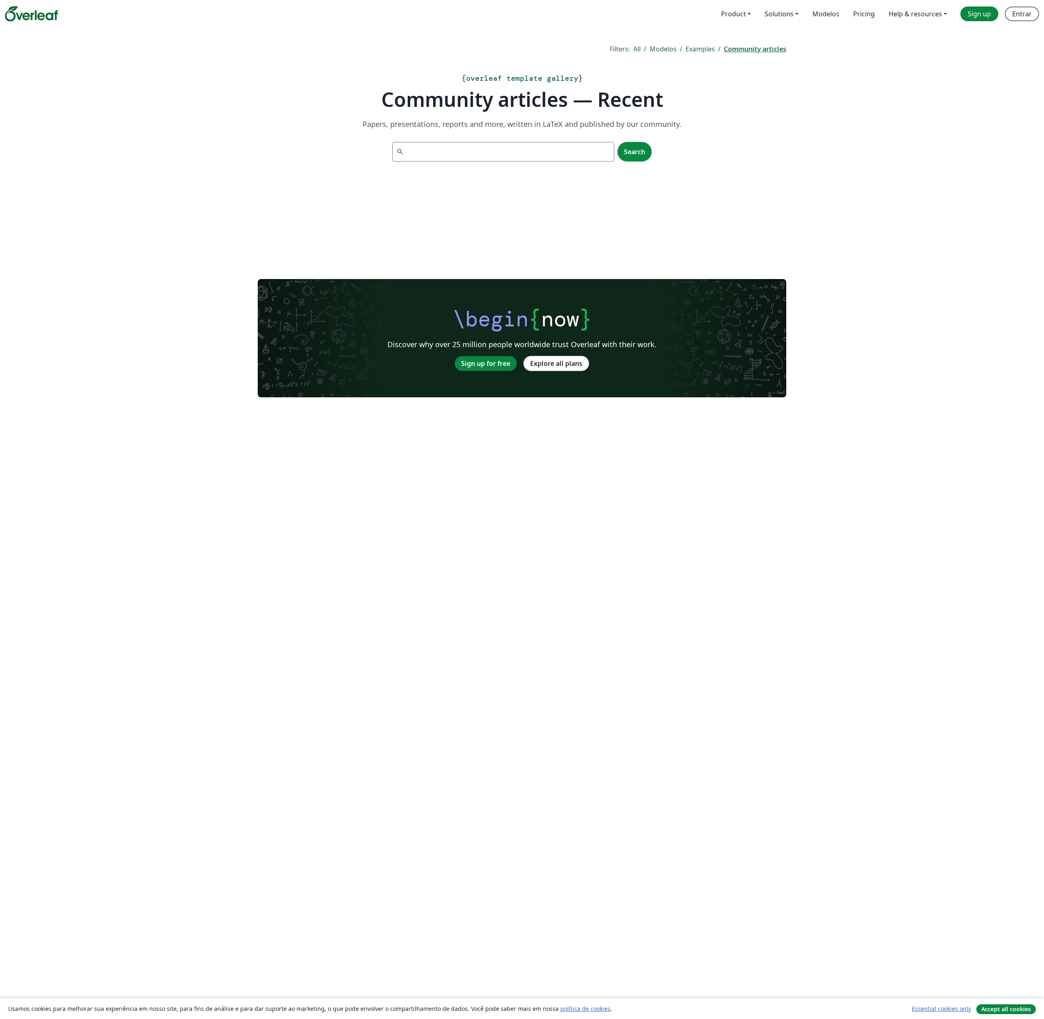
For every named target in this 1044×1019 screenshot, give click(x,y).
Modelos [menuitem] (825, 13)
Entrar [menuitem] (1022, 13)
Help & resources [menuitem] (915, 13)
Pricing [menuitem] (864, 13)
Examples (700, 48)
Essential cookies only (941, 1008)
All (637, 48)
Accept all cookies (1006, 1009)
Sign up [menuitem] (979, 13)
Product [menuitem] (733, 13)
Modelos (663, 48)
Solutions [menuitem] (779, 13)
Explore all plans (556, 363)
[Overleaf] (31, 14)
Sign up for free (485, 363)
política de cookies (585, 1008)
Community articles (755, 48)
